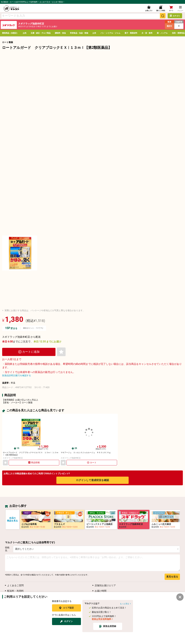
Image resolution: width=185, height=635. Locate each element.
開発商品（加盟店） (10, 33)
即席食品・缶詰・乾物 (79, 33)
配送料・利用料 (15, 590)
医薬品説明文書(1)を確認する (16, 375)
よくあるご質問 (15, 585)
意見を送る (172, 576)
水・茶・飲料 (147, 33)
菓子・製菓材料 (131, 33)
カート (93, 462)
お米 (94, 33)
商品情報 (35, 462)
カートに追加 (31, 351)
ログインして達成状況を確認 (92, 480)
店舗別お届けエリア (105, 585)
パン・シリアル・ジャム (110, 33)
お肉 (24, 33)
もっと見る (124, 604)
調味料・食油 (60, 33)
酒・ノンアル (162, 33)
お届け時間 (100, 590)
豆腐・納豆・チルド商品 (41, 33)
